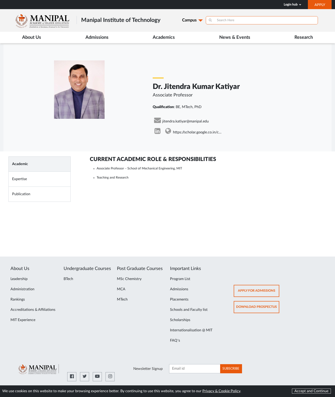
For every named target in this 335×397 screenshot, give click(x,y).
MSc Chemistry (129, 279)
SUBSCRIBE (230, 368)
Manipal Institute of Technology (120, 20)
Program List (180, 279)
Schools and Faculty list (189, 309)
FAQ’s (175, 340)
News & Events (234, 37)
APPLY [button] (323, 6)
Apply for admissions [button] (258, 293)
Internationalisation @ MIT (191, 330)
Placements (179, 299)
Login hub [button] (291, 4)
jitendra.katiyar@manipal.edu (185, 121)
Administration (22, 289)
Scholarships (180, 320)
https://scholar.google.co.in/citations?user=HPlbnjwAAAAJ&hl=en (197, 132)
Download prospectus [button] (257, 309)
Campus (189, 20)
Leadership (19, 279)
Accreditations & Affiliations (32, 309)
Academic (20, 164)
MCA (121, 289)
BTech (68, 279)
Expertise (19, 179)
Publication (21, 194)
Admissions (179, 289)
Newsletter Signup (148, 369)
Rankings (17, 299)
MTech (122, 299)
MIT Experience (22, 320)
